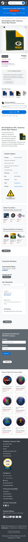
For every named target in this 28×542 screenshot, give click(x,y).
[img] (17, 517)
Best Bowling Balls (7, 453)
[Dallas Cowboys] (5, 93)
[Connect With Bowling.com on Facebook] (4, 505)
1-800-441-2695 (7, 475)
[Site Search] (23, 3)
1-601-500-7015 (9, 478)
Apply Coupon (13, 10)
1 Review (24, 56)
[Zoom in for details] (25, 27)
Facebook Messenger (8, 485)
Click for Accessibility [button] (7, 496)
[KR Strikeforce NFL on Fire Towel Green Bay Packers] (13, 235)
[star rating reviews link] (21, 55)
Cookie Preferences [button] (7, 493)
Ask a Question (23, 58)
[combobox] (15, 3)
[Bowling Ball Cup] (13, 215)
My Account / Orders (7, 443)
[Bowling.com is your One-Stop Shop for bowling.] (3, 3)
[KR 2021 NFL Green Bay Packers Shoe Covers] (20, 235)
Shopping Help (6, 446)
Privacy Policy (6, 491)
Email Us (6, 480)
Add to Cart (13, 112)
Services (5, 448)
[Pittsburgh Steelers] (18, 93)
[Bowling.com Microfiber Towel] (6, 215)
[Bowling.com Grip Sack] (20, 215)
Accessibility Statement (8, 498)
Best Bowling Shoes (7, 455)
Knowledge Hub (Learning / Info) (9, 451)
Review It (7, 276)
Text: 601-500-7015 (8, 482)
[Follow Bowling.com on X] (6, 505)
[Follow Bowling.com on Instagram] (8, 505)
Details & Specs (9, 82)
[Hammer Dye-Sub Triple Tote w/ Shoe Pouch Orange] (6, 235)
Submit (7, 353)
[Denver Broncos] (11, 93)
